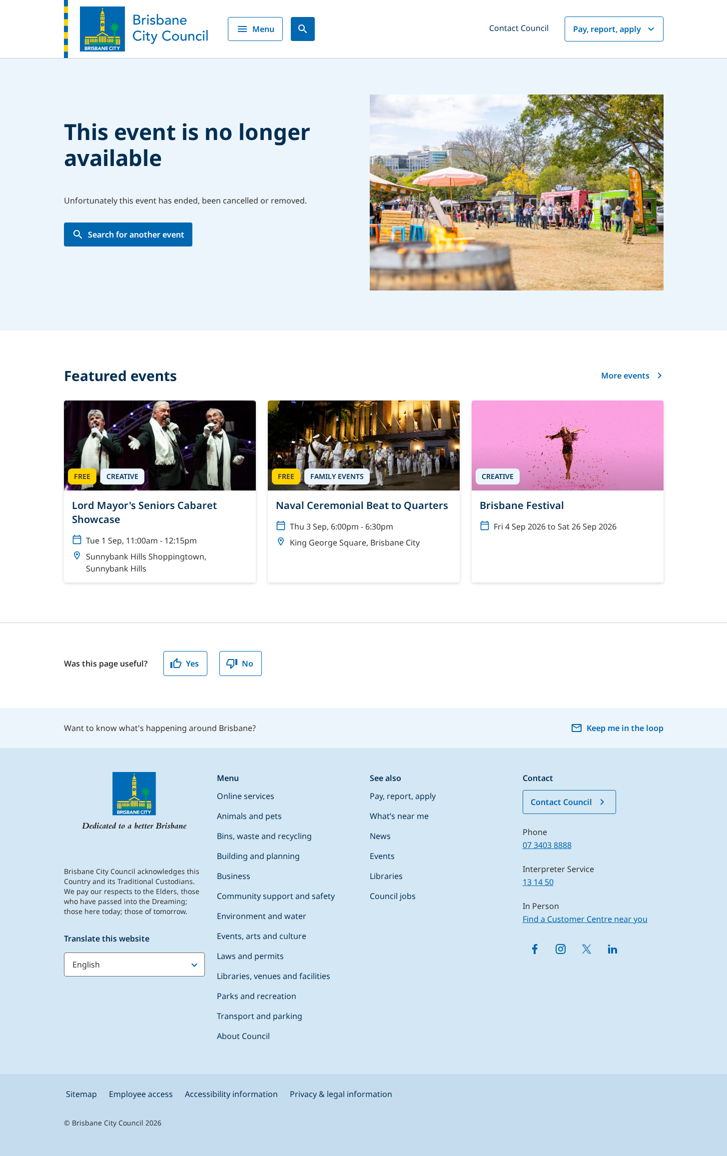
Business (233, 876)
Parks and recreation (256, 996)
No (247, 663)
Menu (263, 29)
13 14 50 (538, 882)
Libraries (386, 876)
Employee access (141, 1094)
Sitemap (81, 1094)
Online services (245, 796)
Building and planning (258, 856)
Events (382, 856)
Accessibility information (231, 1094)
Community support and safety (276, 896)
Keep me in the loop (625, 728)
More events (625, 375)
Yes (192, 663)
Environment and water (261, 916)
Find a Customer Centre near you (585, 919)
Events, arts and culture (261, 936)
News (380, 836)
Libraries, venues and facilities (273, 976)
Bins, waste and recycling (264, 836)
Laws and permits (250, 956)
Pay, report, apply (607, 29)
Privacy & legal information (341, 1094)
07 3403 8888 (547, 845)
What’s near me (399, 816)
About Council (243, 1036)
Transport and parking (259, 1016)
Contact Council (519, 28)
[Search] (303, 29)
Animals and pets (249, 816)
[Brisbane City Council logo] (136, 29)
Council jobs (393, 896)
